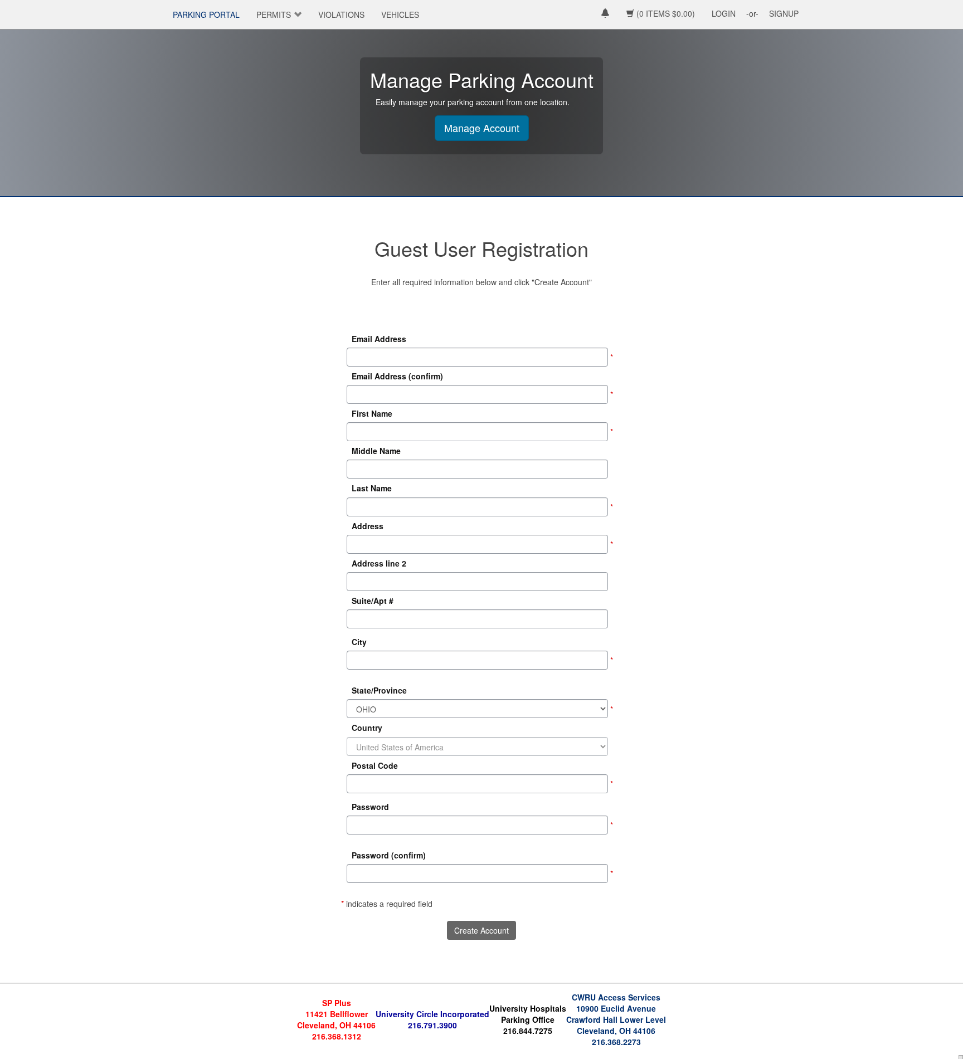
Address (367, 525)
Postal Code (375, 765)
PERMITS (273, 14)
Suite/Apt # (372, 600)
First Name (372, 413)
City (359, 641)
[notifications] (605, 14)
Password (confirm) (389, 855)
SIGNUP (784, 13)
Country (367, 728)
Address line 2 (379, 563)
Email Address (379, 338)
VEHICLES (400, 14)
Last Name (372, 488)
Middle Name (376, 450)
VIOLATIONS (341, 14)
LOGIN (724, 13)
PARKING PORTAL (206, 14)
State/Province (379, 690)
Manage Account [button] (481, 127)
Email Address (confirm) (397, 376)
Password (370, 806)
